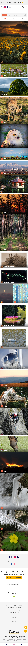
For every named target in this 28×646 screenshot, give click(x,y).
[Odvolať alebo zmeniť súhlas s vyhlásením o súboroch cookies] (25, 627)
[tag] (13, 18)
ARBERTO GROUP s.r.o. (17, 638)
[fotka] (5, 18)
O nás (7, 605)
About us (14, 617)
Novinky (14, 561)
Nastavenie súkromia (17, 624)
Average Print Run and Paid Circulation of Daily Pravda (14, 620)
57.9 (4, 15)
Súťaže (19, 610)
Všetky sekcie (17, 2)
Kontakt (22, 561)
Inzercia (20, 605)
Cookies (8, 624)
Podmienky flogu (7, 561)
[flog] (22, 18)
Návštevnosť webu (11, 610)
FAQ (18, 561)
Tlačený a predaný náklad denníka (14, 607)
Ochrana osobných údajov (14, 612)
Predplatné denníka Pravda (14, 577)
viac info (18, 640)
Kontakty (13, 605)
